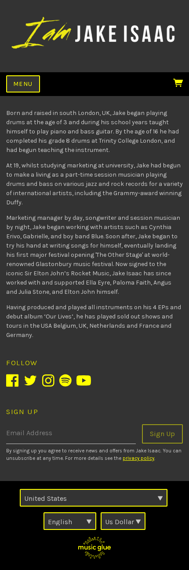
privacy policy (138, 458)
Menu (23, 84)
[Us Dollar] (123, 521)
